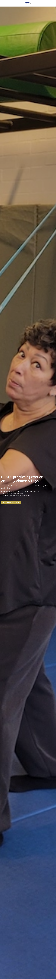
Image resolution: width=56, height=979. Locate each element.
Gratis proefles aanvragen (10, 502)
